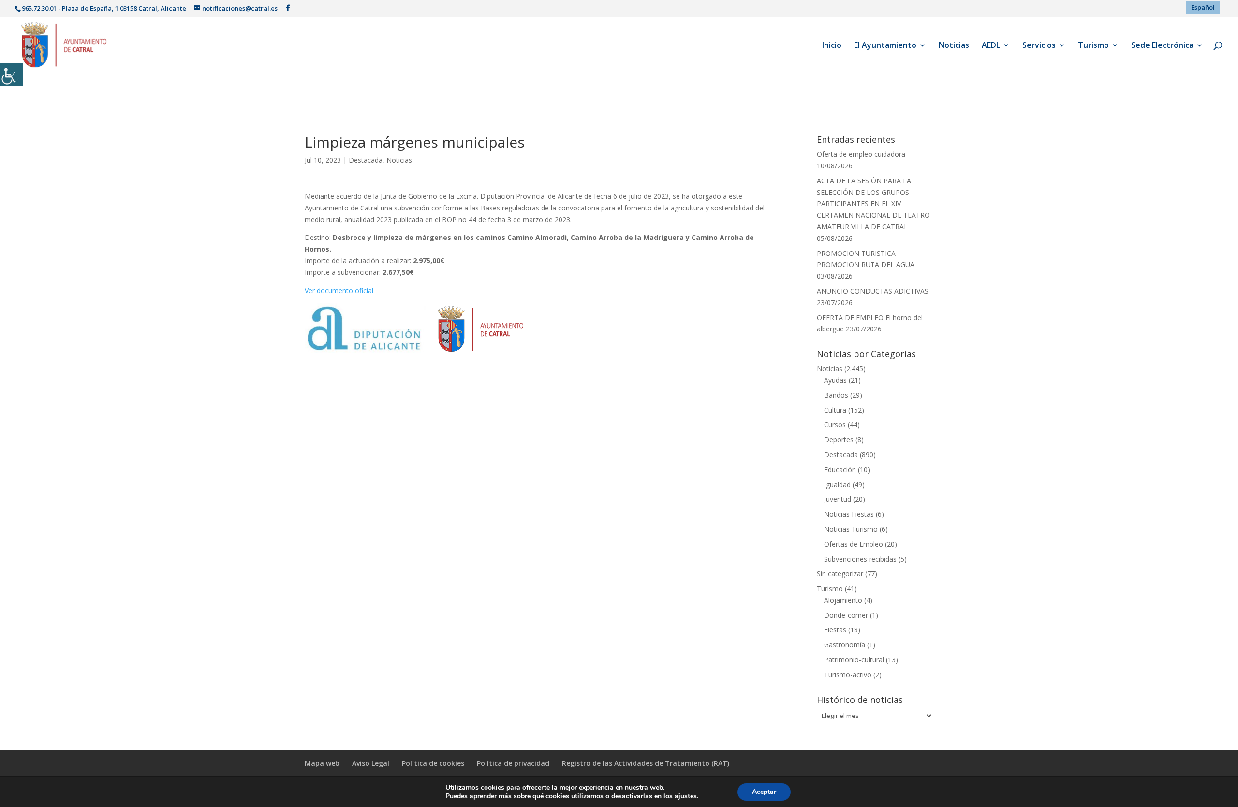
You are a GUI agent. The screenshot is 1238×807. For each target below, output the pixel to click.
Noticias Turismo (851, 529)
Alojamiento (843, 600)
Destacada (366, 159)
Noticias (954, 46)
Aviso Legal (370, 763)
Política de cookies (433, 763)
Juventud (837, 499)
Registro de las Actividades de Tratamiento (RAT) (645, 763)
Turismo (1093, 46)
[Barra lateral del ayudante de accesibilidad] (11, 74)
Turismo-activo (847, 674)
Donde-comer (846, 615)
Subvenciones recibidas (860, 559)
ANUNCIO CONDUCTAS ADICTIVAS (872, 291)
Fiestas (835, 629)
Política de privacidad (513, 763)
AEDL (991, 46)
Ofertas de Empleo (853, 544)
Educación (840, 469)
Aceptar (764, 791)
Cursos (835, 424)
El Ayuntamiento (885, 46)
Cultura (835, 410)
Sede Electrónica (1162, 46)
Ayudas (835, 380)
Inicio (831, 46)
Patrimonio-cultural (854, 659)
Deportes (839, 439)
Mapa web (322, 763)
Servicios (1039, 46)
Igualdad (837, 484)
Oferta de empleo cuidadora (861, 154)
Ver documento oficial (339, 290)
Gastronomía (844, 644)
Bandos (836, 395)
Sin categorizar (840, 573)
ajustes (686, 796)
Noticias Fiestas (849, 514)
